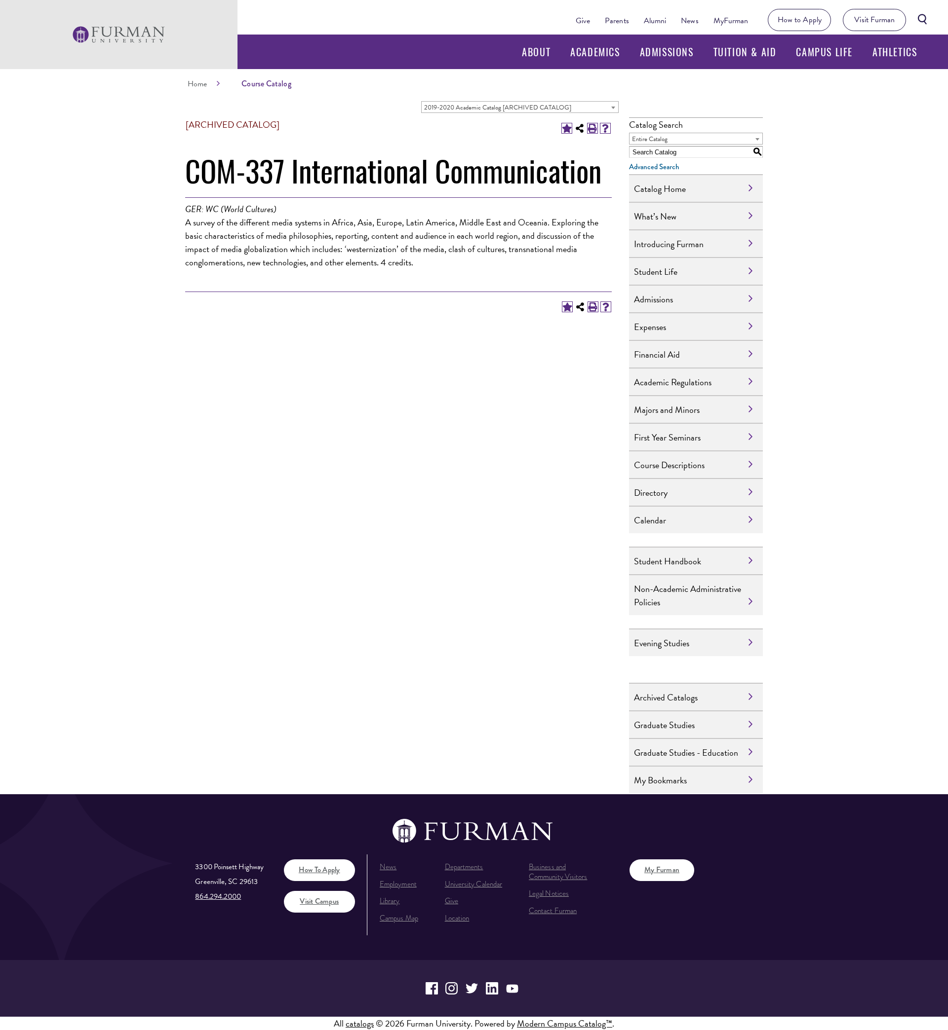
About (536, 51)
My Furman (661, 869)
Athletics (894, 51)
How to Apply (800, 20)
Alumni (655, 21)
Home (197, 84)
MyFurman (731, 21)
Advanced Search (654, 166)
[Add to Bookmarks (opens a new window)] (566, 128)
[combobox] (520, 107)
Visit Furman (874, 20)
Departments (464, 866)
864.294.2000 (218, 896)
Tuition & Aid (745, 51)
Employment (398, 884)
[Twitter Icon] (472, 988)
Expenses (650, 326)
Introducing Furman (669, 244)
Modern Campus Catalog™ (564, 1023)
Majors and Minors (667, 409)
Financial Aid (657, 354)
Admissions (667, 51)
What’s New (655, 216)
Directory (651, 492)
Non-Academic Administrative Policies (687, 595)
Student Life (655, 271)
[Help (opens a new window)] (605, 128)
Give (583, 21)
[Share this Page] (579, 128)
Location (457, 918)
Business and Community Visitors (558, 871)
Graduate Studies (664, 725)
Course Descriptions (669, 465)
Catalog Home (660, 188)
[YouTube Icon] (512, 988)
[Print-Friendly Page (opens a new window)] (592, 128)
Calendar (650, 520)
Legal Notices (549, 893)
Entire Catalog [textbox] (650, 139)
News (689, 21)
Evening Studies (661, 643)
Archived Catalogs (666, 697)
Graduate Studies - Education (686, 752)
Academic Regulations (672, 382)
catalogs (360, 1023)
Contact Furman (553, 910)
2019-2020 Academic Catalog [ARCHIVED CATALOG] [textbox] (497, 107)
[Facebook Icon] (432, 988)
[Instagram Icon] (452, 988)
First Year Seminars (667, 437)
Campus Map (399, 918)
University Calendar (473, 884)
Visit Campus (319, 901)
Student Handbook (667, 561)
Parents (617, 21)
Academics (595, 51)
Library (390, 900)
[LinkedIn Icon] (492, 988)
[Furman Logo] (119, 34)
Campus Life (824, 51)
